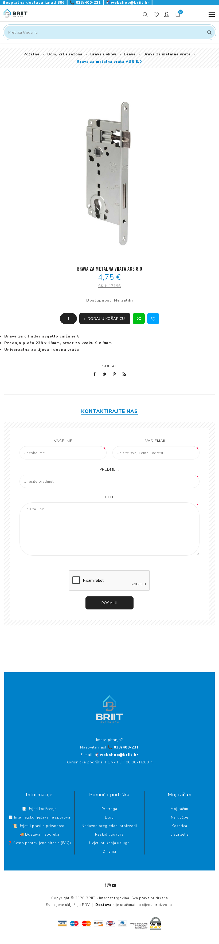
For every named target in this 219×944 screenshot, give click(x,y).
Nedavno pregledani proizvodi (109, 826)
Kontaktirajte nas (109, 411)
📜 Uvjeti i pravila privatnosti (39, 826)
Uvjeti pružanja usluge (109, 843)
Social (109, 366)
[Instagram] (109, 885)
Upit (109, 497)
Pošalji (109, 602)
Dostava (103, 904)
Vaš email (155, 440)
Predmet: (109, 469)
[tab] (109, 411)
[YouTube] (114, 885)
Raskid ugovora (109, 834)
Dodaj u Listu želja (153, 318)
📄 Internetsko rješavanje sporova (39, 817)
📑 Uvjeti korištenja (39, 809)
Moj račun (179, 809)
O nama (109, 851)
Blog (109, 817)
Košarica (179, 826)
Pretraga (208, 32)
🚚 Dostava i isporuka (39, 834)
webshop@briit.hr (128, 2)
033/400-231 (86, 2)
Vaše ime (63, 440)
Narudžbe (179, 817)
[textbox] (109, 32)
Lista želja (179, 834)
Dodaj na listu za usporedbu (139, 318)
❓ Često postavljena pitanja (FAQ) (39, 843)
